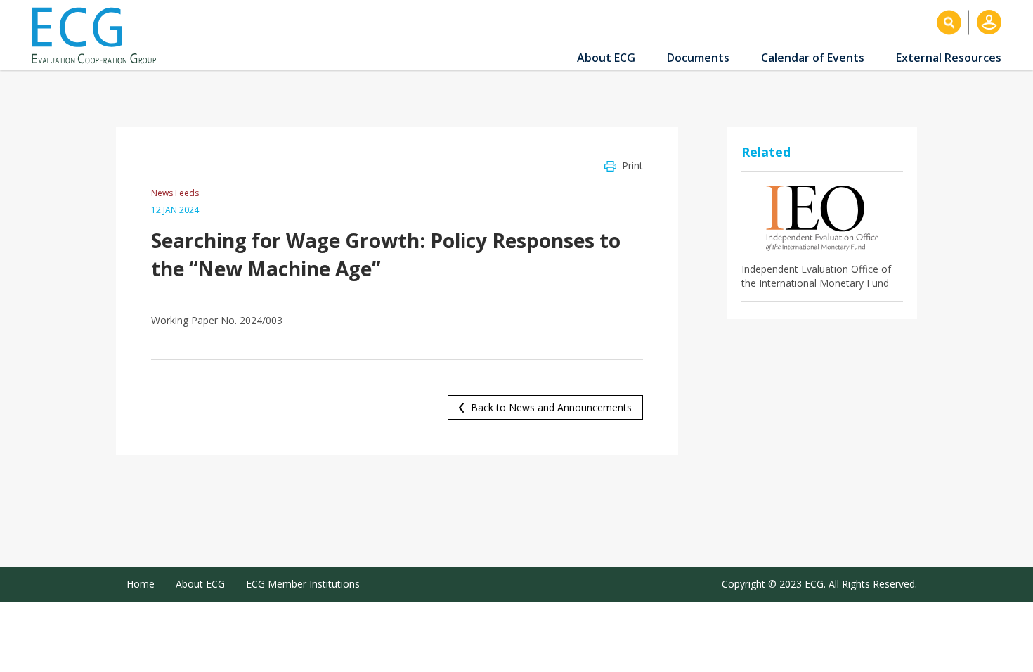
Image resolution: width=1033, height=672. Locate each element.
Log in (989, 22)
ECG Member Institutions (303, 583)
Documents (698, 57)
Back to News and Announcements (551, 407)
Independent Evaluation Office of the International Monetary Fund (816, 276)
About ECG (606, 57)
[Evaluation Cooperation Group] (99, 35)
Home (140, 583)
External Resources (948, 57)
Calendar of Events (812, 57)
